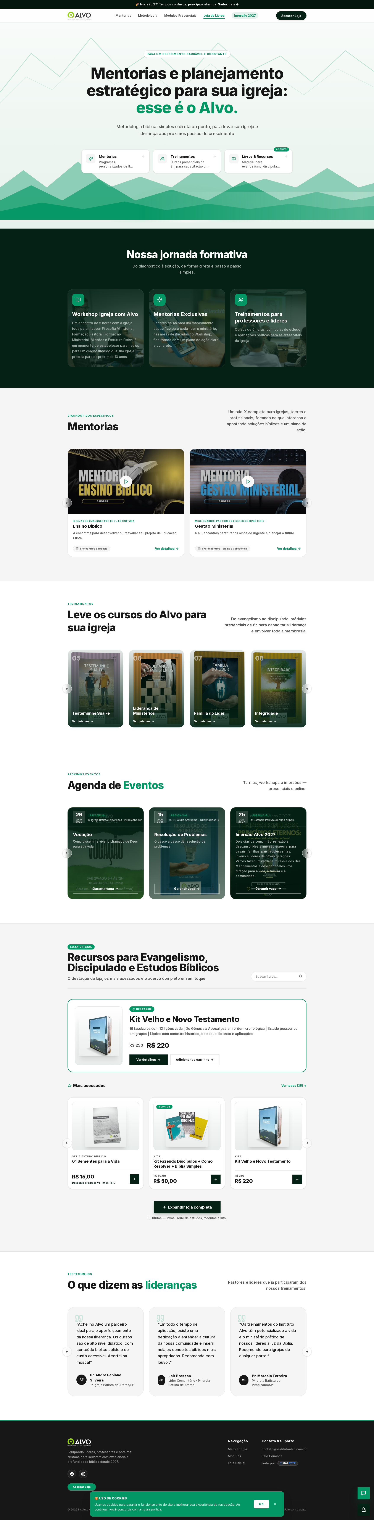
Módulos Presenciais (180, 15)
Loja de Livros (214, 15)
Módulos (234, 1456)
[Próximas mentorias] (307, 503)
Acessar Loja (291, 16)
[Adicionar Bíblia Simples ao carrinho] (216, 1180)
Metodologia (147, 15)
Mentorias (123, 15)
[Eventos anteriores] (67, 853)
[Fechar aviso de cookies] (275, 1504)
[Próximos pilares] (307, 688)
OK (261, 1504)
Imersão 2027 (245, 15)
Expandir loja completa (190, 1207)
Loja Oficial (236, 1463)
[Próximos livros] (307, 1143)
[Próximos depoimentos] (307, 1351)
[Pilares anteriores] (67, 688)
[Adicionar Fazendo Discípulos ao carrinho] (134, 1180)
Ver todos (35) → (293, 1085)
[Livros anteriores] (67, 1143)
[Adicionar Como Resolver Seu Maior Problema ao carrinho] (297, 1180)
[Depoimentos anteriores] (67, 1351)
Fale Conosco (272, 1456)
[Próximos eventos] (307, 853)
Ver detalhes (146, 1059)
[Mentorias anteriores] (67, 503)
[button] (106, 328)
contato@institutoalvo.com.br (284, 1449)
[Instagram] (83, 1474)
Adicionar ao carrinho (192, 1059)
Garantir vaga (103, 888)
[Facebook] (72, 1474)
